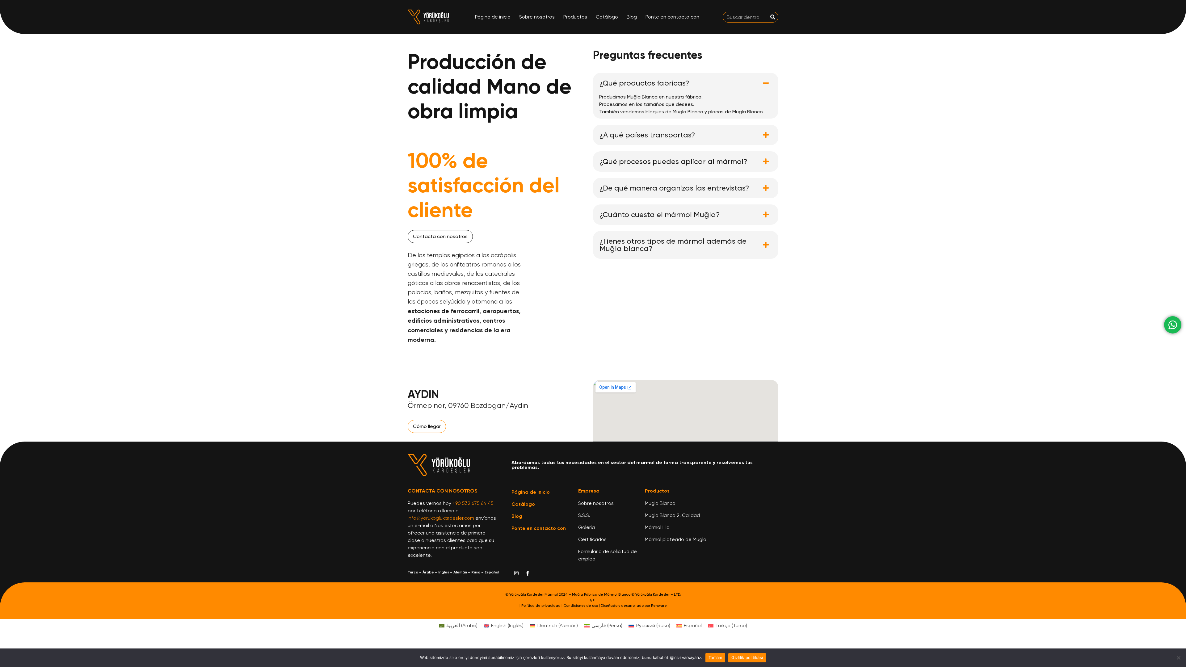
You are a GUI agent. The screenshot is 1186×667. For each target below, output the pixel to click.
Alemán (460, 572)
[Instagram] (516, 573)
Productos (575, 17)
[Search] (772, 17)
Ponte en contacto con (672, 17)
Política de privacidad (541, 605)
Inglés (443, 572)
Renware (659, 605)
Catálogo (607, 17)
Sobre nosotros (537, 17)
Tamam (715, 657)
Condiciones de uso (580, 605)
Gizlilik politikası (747, 657)
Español (492, 572)
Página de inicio (493, 17)
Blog (632, 17)
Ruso (475, 572)
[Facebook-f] (528, 573)
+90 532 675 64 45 (473, 503)
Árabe (428, 572)
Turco (413, 572)
